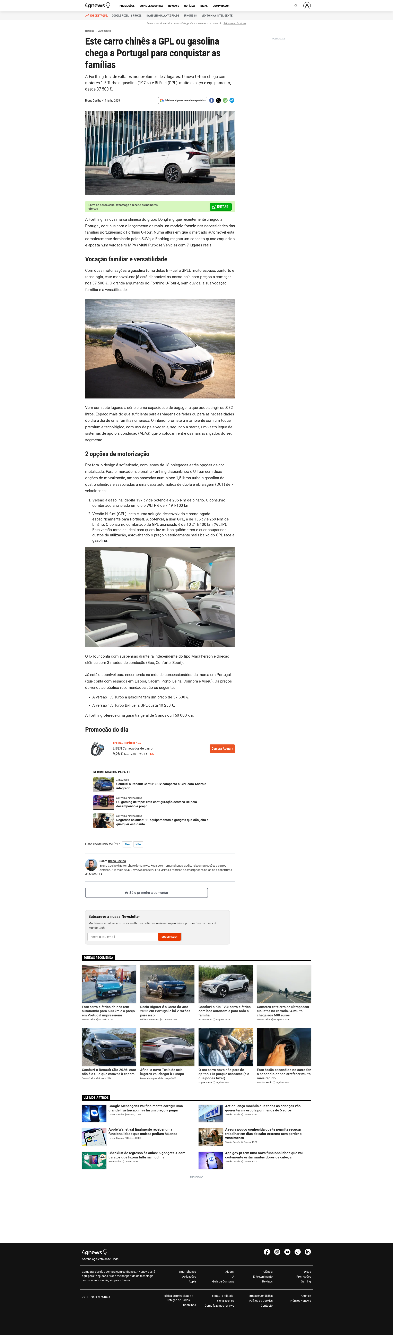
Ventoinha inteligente (217, 15)
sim (127, 844)
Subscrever (169, 936)
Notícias (189, 5)
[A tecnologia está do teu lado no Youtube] (287, 1252)
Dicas (204, 5)
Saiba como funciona (235, 23)
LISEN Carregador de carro (132, 748)
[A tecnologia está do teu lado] (98, 5)
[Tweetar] (218, 100)
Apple (192, 1281)
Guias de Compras (151, 5)
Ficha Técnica (225, 1300)
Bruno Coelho (93, 100)
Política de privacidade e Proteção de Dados (178, 1298)
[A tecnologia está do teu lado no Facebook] (267, 1252)
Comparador (221, 5)
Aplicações (189, 1276)
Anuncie (306, 1295)
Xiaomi (229, 1271)
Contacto (266, 1305)
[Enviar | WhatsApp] (225, 100)
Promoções (127, 5)
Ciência (267, 1271)
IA (233, 1276)
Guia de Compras (223, 1281)
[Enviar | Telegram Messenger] (231, 100)
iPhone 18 (190, 15)
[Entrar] (307, 5)
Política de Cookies (260, 1300)
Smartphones (187, 1271)
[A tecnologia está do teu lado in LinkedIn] (308, 1252)
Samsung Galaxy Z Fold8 (162, 15)
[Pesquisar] (296, 6)
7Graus (105, 1296)
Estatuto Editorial (223, 1295)
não (138, 844)
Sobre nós (189, 1305)
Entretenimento (262, 1276)
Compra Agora (221, 749)
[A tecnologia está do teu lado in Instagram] (277, 1252)
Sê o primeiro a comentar (148, 893)
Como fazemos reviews (219, 1305)
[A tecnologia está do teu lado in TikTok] (298, 1252)
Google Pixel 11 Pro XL (126, 15)
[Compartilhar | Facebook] (211, 100)
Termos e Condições (259, 1295)
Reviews (173, 5)
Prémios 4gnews (300, 1300)
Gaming (306, 1281)
